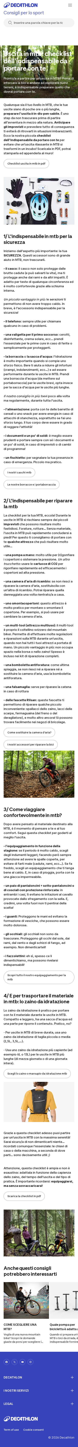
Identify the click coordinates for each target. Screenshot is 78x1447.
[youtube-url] (22, 1362)
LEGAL (8, 1404)
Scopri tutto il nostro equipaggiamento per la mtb (36, 977)
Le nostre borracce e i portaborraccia (31, 484)
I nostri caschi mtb (19, 472)
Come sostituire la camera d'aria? (29, 732)
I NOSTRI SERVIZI (16, 1390)
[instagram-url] (30, 1362)
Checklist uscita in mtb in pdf (26, 163)
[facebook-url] (6, 1362)
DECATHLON (13, 1377)
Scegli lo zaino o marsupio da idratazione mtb (37, 1073)
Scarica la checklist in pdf (24, 1196)
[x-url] (14, 1362)
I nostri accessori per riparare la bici (30, 744)
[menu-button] (70, 5)
